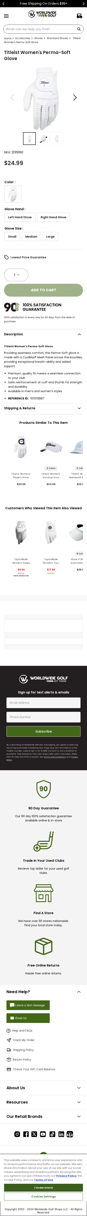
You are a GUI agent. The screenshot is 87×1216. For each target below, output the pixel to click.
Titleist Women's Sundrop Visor (50, 475)
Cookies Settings (43, 1196)
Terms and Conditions (55, 757)
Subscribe (43, 731)
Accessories (22, 38)
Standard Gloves (57, 38)
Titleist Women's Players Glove (21, 475)
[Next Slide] (83, 3)
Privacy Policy (66, 1176)
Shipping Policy (23, 1050)
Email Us (21, 1018)
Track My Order (24, 1040)
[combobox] (43, 29)
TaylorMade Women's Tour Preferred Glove (51, 561)
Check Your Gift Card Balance (34, 1069)
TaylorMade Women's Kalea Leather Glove (21, 561)
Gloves (38, 38)
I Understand (43, 1188)
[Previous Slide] (3, 3)
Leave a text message (30, 1005)
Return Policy (22, 1060)
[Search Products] (79, 29)
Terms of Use (43, 1180)
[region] (43, 1185)
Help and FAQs (22, 1031)
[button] (12, 194)
